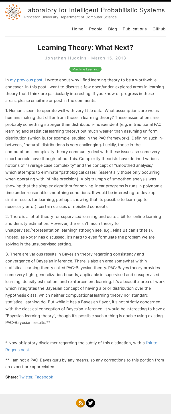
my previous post (26, 80)
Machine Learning (85, 69)
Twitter (25, 377)
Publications (135, 29)
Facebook (44, 377)
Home (77, 29)
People (96, 29)
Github (159, 29)
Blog (112, 29)
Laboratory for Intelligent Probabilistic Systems (94, 9)
